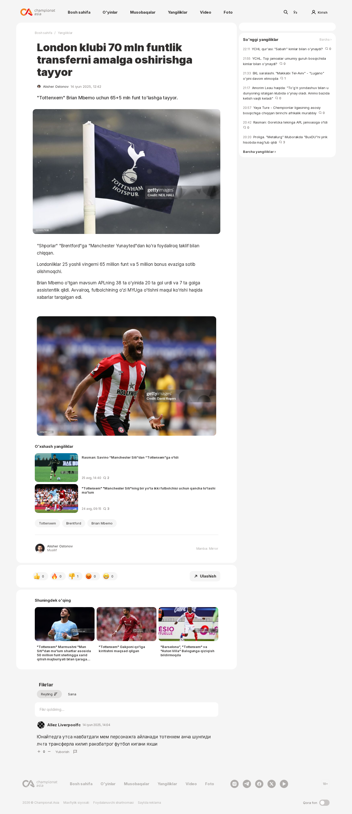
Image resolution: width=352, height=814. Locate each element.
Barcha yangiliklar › (259, 152)
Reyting (47, 694)
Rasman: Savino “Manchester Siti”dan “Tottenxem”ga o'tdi (130, 457)
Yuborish (62, 752)
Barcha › (326, 39)
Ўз (295, 12)
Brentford (73, 523)
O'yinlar (110, 12)
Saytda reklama (149, 802)
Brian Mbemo (101, 523)
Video (205, 12)
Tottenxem (47, 523)
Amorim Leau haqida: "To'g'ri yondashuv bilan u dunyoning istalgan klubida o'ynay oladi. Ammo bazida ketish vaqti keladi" (286, 93)
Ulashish (208, 576)
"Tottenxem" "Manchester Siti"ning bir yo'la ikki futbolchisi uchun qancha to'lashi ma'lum (148, 490)
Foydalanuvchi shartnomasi (113, 802)
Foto (228, 12)
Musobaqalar (142, 12)
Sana (72, 694)
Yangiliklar (178, 12)
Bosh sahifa (79, 12)
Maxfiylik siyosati (76, 802)
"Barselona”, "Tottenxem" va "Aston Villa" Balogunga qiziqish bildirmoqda (187, 651)
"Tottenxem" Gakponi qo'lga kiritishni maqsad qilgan (122, 649)
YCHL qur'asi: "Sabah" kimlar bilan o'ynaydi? (287, 49)
